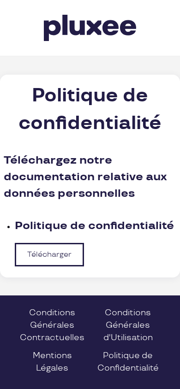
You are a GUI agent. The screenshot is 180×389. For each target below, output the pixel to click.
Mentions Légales (52, 362)
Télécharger (49, 254)
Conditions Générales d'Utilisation (128, 325)
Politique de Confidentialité (128, 362)
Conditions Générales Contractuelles (52, 325)
